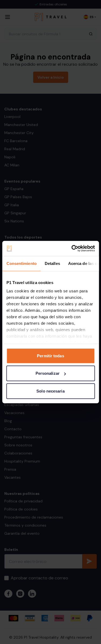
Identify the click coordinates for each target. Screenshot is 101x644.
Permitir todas (50, 355)
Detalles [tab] (52, 263)
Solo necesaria (50, 390)
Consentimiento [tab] (21, 263)
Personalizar (48, 373)
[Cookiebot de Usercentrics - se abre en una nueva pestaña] (72, 248)
